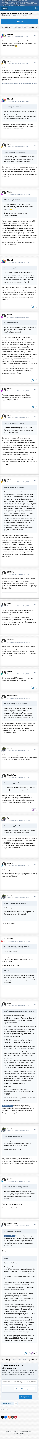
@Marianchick (7, 1106)
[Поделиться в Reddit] (9, 1417)
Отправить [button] (25, 1397)
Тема (15, 1431)
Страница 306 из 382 (19, 27)
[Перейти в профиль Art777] (4, 390)
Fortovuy (10, 748)
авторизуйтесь (29, 1372)
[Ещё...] (35, 35)
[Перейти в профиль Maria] (4, 193)
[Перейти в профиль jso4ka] (4, 864)
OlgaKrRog (11, 775)
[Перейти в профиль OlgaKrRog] (4, 776)
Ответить (19, 22)
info (9, 61)
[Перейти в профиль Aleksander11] (4, 697)
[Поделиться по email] (12, 1417)
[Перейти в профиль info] (4, 62)
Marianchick (12, 1223)
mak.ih (8, 15)
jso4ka (10, 863)
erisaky (10, 939)
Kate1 (9, 671)
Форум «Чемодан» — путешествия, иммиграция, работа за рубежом (18, 3)
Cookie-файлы (19, 1433)
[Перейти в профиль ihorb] (4, 605)
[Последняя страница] (36, 27)
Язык (8, 1431)
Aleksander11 (12, 696)
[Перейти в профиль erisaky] (4, 940)
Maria (9, 192)
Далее (31, 27)
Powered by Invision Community (19, 1436)
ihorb (9, 603)
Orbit (9, 1003)
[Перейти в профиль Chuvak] (4, 35)
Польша (24, 15)
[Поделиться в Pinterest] (15, 1417)
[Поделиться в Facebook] (5, 1417)
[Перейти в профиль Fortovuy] (4, 749)
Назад (7, 27)
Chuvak (10, 34)
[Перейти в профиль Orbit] (4, 1004)
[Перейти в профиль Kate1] (4, 673)
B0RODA (10, 572)
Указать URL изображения (24, 1389)
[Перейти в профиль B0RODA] (4, 573)
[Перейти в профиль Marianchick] (4, 1225)
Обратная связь (25, 1431)
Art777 (10, 388)
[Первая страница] (2, 27)
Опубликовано (18, 37)
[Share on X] (2, 1417)
